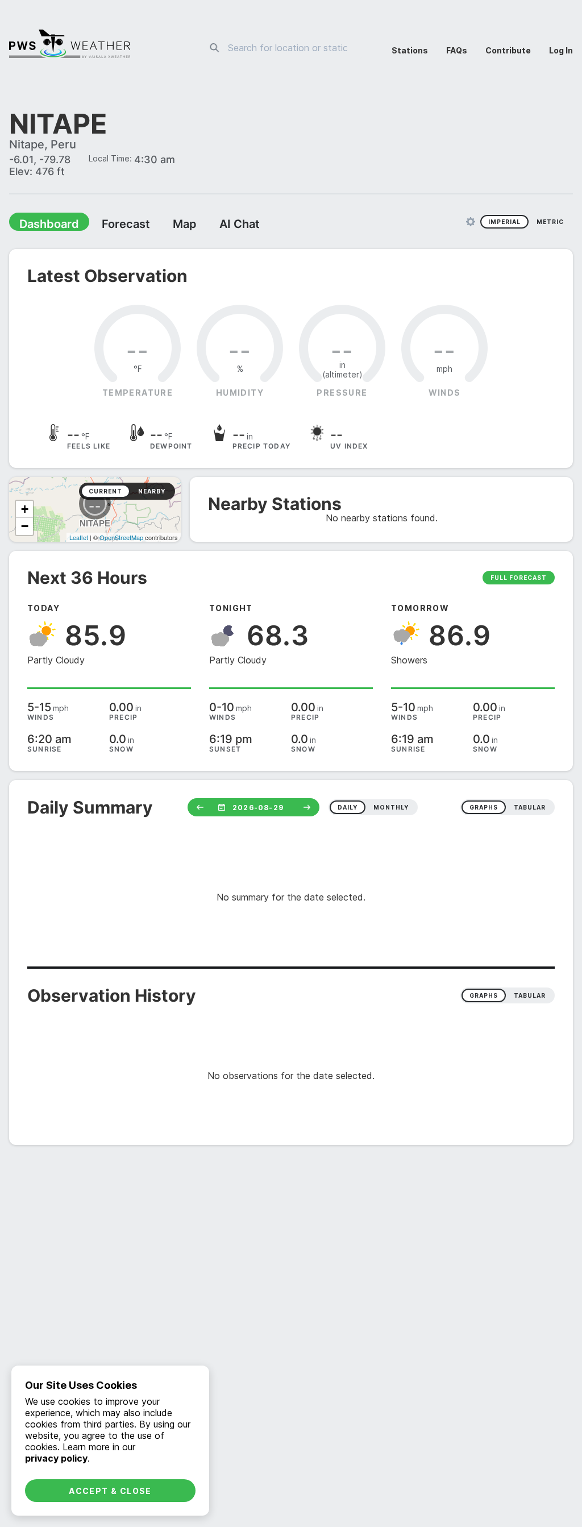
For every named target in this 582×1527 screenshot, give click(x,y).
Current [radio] (105, 492)
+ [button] (24, 510)
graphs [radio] (483, 808)
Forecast (111, 225)
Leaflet (78, 538)
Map (163, 225)
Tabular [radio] (530, 996)
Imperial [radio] (504, 222)
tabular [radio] (530, 808)
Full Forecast (518, 578)
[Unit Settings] (470, 223)
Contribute (508, 50)
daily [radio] (347, 808)
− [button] (24, 527)
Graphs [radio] (483, 996)
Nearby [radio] (151, 492)
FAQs (456, 50)
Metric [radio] (550, 222)
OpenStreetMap (121, 538)
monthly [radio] (391, 808)
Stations (410, 50)
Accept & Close (110, 1491)
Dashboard (43, 225)
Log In (561, 50)
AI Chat (213, 225)
